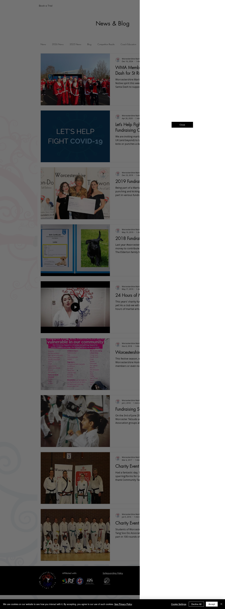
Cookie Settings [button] (178, 604)
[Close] (221, 604)
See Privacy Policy (123, 604)
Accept (211, 604)
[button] (218, 6)
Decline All (196, 604)
